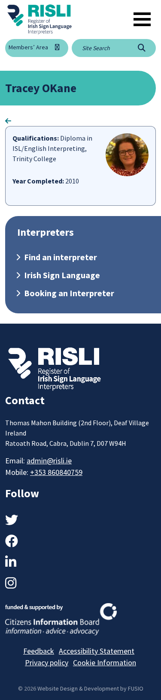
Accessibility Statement (96, 651)
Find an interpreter (60, 257)
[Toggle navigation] (142, 19)
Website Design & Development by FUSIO (90, 688)
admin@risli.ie (49, 461)
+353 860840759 (56, 472)
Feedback (38, 651)
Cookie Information (104, 662)
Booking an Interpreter (69, 293)
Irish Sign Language (62, 275)
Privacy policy (46, 662)
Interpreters (45, 232)
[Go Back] (8, 121)
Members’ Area (28, 47)
